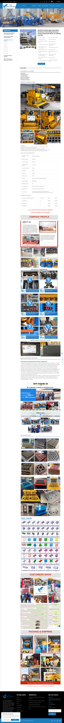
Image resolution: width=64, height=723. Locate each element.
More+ (30, 708)
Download (51, 5)
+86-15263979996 (8, 1)
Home (24, 5)
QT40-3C (6, 53)
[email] (62, 362)
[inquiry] (62, 364)
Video (39, 5)
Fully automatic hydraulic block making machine (9, 34)
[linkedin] (44, 1)
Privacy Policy (20, 711)
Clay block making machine (8, 56)
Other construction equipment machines (8, 59)
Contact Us (58, 5)
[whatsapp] (41, 1)
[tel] (62, 357)
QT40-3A (6, 49)
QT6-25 (6, 45)
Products (29, 5)
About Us (34, 5)
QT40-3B (6, 51)
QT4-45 (6, 43)
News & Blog (45, 5)
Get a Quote (58, 1)
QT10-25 (6, 24)
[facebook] (42, 1)
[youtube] (46, 1)
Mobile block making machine (8, 40)
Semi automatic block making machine (8, 37)
